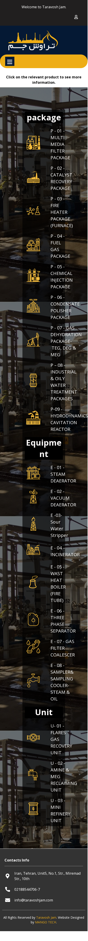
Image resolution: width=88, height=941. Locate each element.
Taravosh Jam (46, 917)
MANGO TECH (45, 922)
